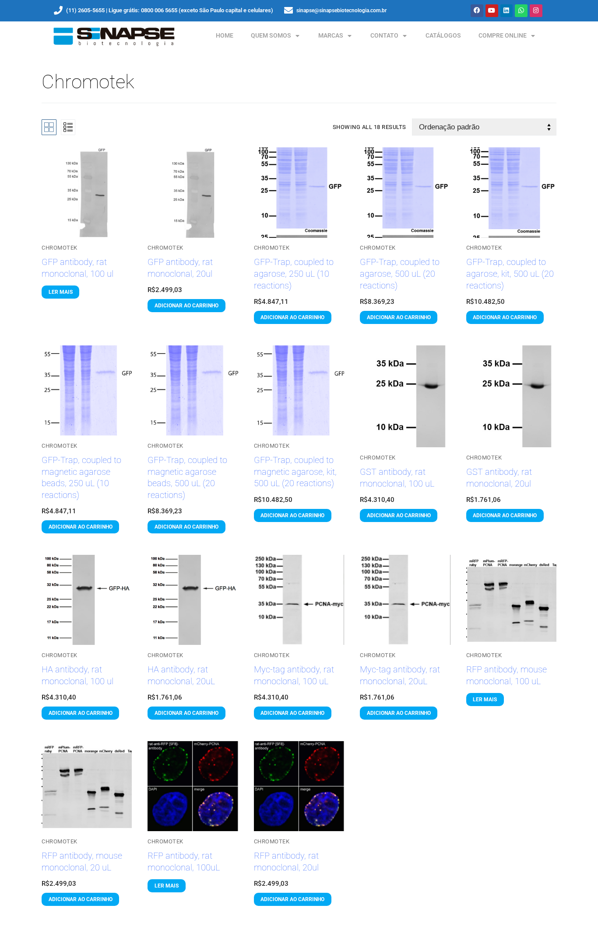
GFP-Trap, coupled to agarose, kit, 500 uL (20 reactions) (510, 273)
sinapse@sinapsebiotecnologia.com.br (341, 10)
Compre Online (502, 35)
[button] (186, 305)
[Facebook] (477, 10)
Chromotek (59, 247)
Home (224, 35)
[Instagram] (536, 10)
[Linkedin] (506, 10)
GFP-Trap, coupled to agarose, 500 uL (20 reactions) (400, 273)
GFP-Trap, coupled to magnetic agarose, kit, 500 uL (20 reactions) (295, 471)
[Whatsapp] (521, 10)
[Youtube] (491, 10)
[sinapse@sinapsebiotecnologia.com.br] (288, 10)
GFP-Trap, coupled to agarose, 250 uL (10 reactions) (294, 273)
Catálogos (443, 35)
